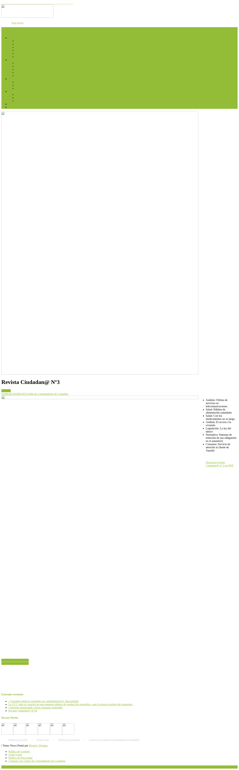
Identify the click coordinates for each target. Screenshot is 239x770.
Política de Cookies (17, 739)
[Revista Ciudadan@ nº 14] (56, 733)
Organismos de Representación (32, 56)
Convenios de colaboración (30, 53)
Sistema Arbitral (24, 69)
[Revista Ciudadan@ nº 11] (7, 733)
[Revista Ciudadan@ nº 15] (44, 733)
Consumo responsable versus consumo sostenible (35, 707)
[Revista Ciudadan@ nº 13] (68, 733)
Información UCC (18, 59)
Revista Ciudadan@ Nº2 (15, 660)
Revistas (6, 390)
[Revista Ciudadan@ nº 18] (20, 733)
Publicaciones (23, 47)
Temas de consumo (26, 66)
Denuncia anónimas (26, 100)
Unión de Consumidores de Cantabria (47, 393)
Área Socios (17, 23)
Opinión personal (24, 85)
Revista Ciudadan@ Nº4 (15, 663)
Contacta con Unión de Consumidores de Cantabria (114, 739)
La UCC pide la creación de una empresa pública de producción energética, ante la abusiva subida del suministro (70, 704)
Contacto (13, 107)
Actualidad (21, 63)
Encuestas (20, 75)
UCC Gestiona (23, 50)
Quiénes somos (23, 40)
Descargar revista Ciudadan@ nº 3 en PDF (219, 464)
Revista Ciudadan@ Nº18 (22, 710)
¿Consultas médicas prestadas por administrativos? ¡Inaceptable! (43, 701)
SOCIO (19, 81)
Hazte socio (21, 44)
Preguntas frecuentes (19, 104)
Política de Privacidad (69, 739)
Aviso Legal (43, 739)
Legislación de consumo (28, 72)
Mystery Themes (38, 745)
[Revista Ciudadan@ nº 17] (32, 733)
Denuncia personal (25, 97)
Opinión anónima (25, 88)
